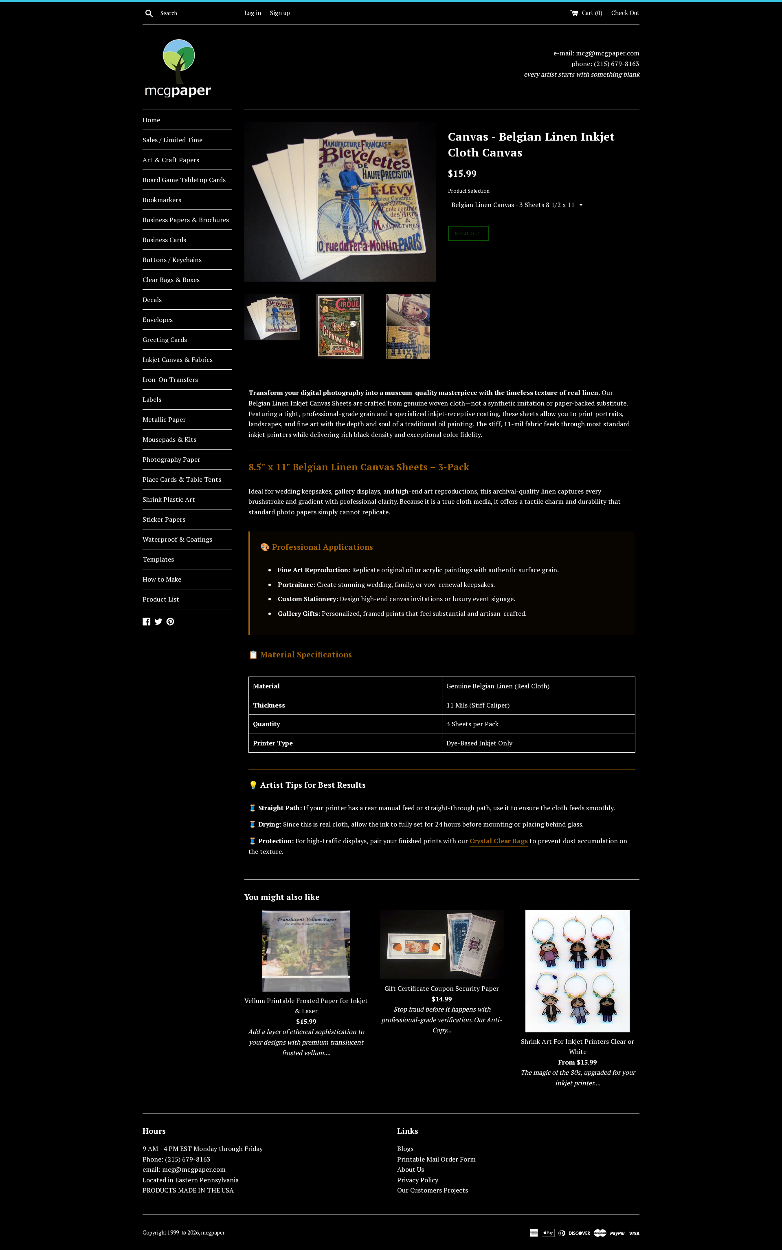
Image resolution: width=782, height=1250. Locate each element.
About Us (410, 1169)
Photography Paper (171, 459)
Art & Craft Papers (171, 159)
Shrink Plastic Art (169, 499)
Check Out (625, 13)
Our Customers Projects (432, 1190)
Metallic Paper (164, 419)
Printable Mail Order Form (436, 1159)
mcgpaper (212, 1232)
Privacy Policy (417, 1179)
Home (151, 119)
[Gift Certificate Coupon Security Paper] (441, 944)
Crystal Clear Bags (499, 840)
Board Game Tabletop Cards (184, 179)
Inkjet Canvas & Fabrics (178, 359)
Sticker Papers (164, 519)
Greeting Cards (165, 339)
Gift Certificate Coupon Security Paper (441, 988)
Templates (158, 559)
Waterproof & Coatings (177, 539)
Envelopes (158, 319)
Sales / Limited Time (172, 139)
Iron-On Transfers (170, 379)
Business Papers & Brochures (186, 219)
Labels (152, 399)
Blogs (405, 1148)
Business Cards (164, 239)
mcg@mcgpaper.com (607, 53)
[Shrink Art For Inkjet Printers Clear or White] (577, 971)
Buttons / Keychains (172, 259)
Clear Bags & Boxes (171, 279)
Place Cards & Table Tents (182, 479)
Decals (152, 299)
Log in (252, 13)
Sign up (280, 13)
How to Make (162, 579)
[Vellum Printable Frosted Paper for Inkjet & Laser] (306, 951)
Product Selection (469, 190)
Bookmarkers (162, 199)
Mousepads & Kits (169, 439)
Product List (161, 599)
